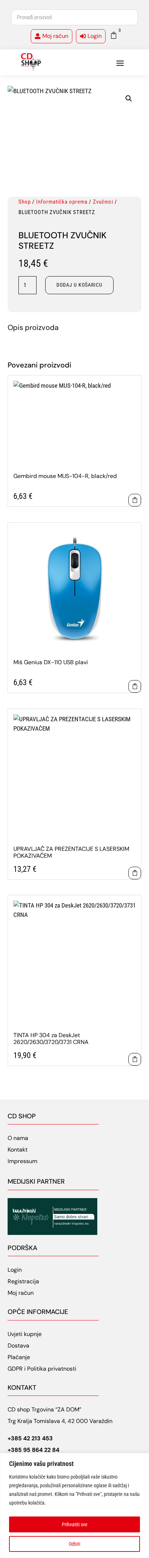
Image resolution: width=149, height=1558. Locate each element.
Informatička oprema (62, 202)
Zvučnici (103, 202)
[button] (128, 98)
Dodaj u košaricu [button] (134, 500)
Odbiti (74, 1544)
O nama (18, 1138)
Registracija (23, 1281)
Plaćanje (19, 1357)
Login (95, 36)
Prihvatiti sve (75, 1524)
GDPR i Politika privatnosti (42, 1368)
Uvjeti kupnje (25, 1334)
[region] (74, 1505)
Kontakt (17, 1149)
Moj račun (55, 36)
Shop (24, 202)
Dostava (18, 1345)
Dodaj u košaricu (79, 285)
